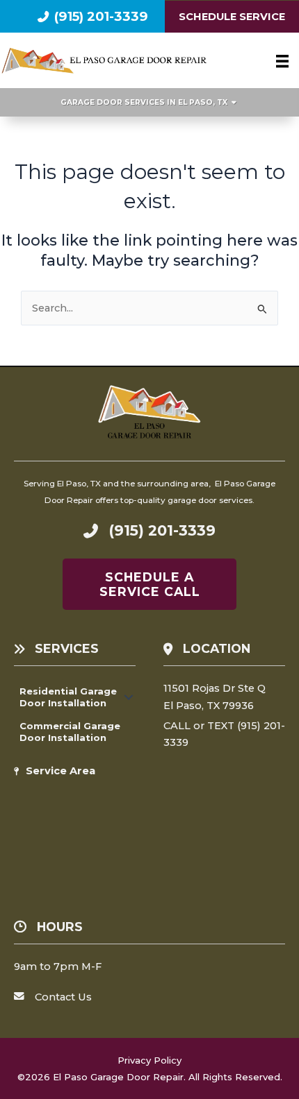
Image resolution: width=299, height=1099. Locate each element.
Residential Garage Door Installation (68, 696)
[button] (129, 697)
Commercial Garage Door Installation (69, 731)
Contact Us (63, 997)
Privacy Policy (149, 1060)
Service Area (60, 771)
